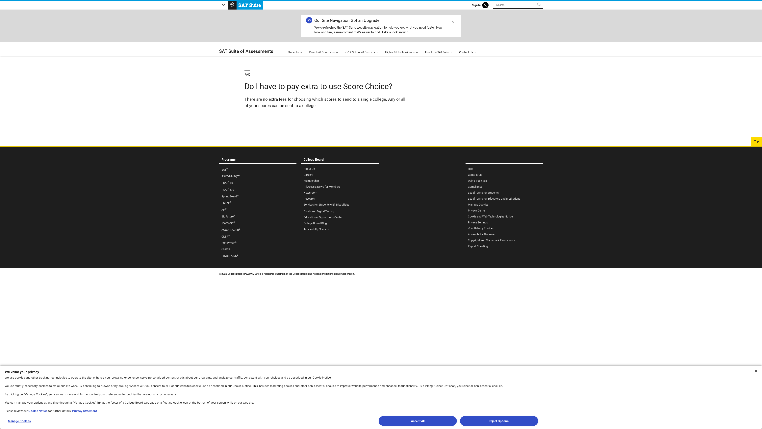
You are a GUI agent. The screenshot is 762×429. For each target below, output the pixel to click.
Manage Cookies (19, 421)
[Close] (756, 371)
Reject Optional (499, 421)
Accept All (418, 421)
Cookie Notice (37, 411)
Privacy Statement (84, 411)
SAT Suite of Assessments (246, 51)
